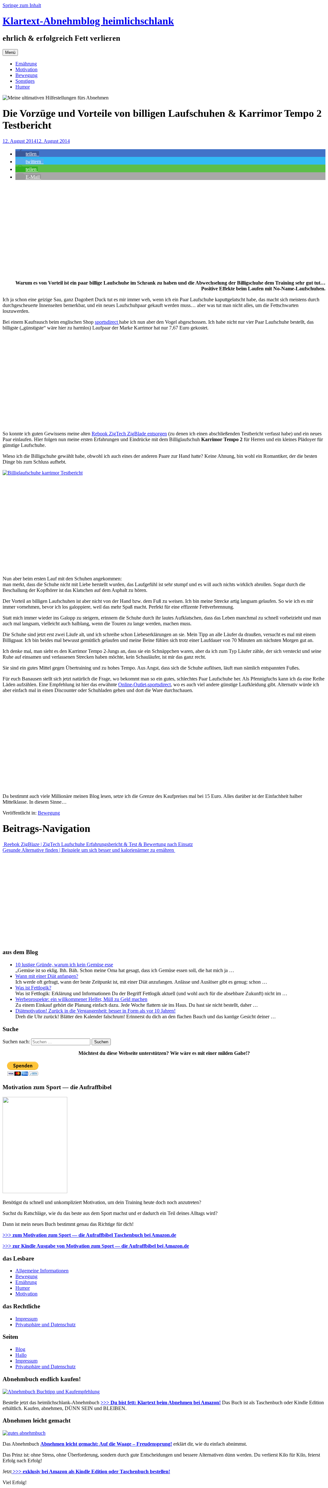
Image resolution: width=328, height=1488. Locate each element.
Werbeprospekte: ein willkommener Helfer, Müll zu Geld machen (81, 999)
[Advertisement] (164, 230)
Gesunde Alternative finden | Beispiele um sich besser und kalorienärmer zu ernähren (89, 850)
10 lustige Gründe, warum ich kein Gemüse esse (64, 964)
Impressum (26, 1318)
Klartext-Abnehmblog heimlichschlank (88, 21)
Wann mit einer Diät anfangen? (46, 976)
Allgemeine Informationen (42, 1270)
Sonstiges (25, 81)
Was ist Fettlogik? (33, 987)
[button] (27, 154)
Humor (22, 87)
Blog (20, 1349)
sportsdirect (107, 322)
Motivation (26, 69)
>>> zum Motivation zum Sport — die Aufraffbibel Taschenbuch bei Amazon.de (89, 1235)
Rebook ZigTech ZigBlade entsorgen (129, 433)
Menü (10, 52)
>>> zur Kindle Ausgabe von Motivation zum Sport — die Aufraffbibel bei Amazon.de (96, 1246)
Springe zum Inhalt (22, 5)
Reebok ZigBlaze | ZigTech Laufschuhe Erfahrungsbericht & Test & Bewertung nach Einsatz (98, 844)
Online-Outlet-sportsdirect (144, 684)
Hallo (21, 1355)
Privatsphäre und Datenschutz (45, 1324)
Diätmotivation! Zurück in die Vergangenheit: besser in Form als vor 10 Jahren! (95, 1010)
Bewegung (26, 75)
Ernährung (26, 63)
